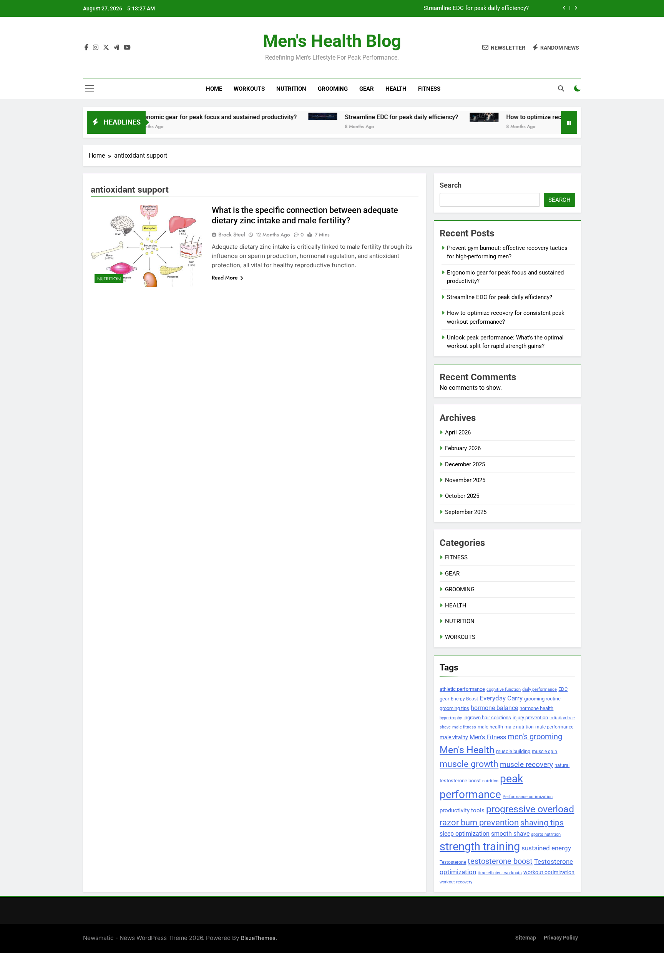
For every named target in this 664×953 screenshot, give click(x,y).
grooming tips (454, 708)
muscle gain (544, 751)
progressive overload (530, 809)
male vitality (454, 737)
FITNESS (429, 88)
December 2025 (465, 464)
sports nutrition (546, 834)
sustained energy (546, 848)
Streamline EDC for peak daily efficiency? (476, 8)
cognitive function (503, 689)
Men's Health (467, 749)
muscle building (513, 751)
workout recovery (456, 882)
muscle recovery (526, 764)
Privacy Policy (561, 938)
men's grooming (535, 736)
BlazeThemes (258, 938)
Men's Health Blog (332, 41)
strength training (480, 846)
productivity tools (462, 810)
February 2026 (463, 448)
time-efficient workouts (500, 872)
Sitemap (525, 938)
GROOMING (333, 88)
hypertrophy (451, 717)
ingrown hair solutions (487, 717)
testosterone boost (500, 861)
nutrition (490, 780)
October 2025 (462, 495)
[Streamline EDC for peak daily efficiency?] (297, 116)
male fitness (464, 727)
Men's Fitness (488, 737)
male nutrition (519, 727)
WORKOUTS (249, 88)
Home (214, 88)
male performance (554, 727)
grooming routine (542, 699)
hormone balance (494, 708)
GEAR (366, 88)
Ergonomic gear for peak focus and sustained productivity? (190, 117)
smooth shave (510, 833)
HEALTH (396, 88)
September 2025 (465, 512)
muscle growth (469, 763)
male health (490, 727)
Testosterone (453, 862)
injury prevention (530, 717)
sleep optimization (465, 833)
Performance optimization (528, 796)
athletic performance (462, 689)
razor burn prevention (479, 822)
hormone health (536, 708)
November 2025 (465, 480)
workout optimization (548, 872)
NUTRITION (291, 88)
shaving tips (542, 822)
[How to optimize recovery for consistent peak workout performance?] (458, 117)
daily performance (539, 689)
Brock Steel (231, 234)
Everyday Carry (501, 698)
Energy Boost (464, 699)
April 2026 (458, 432)
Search (450, 185)
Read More (225, 277)
